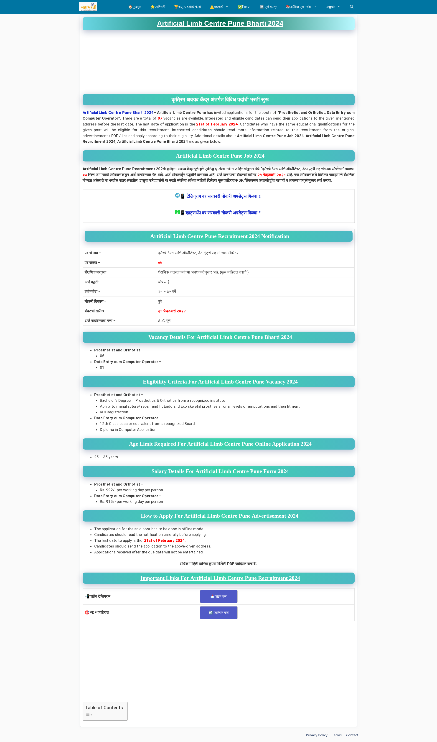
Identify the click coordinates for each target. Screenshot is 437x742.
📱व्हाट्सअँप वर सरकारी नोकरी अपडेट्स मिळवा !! (221, 212)
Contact (352, 735)
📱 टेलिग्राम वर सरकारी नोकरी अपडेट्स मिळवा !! (221, 196)
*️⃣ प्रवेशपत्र (268, 7)
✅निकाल (244, 7)
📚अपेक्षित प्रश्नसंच (298, 7)
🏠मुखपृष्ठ (134, 7)
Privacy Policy (317, 735)
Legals (330, 7)
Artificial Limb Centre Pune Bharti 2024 (118, 112)
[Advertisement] (219, 62)
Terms (337, 735)
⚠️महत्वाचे (216, 7)
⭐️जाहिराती (157, 7)
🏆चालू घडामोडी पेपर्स (187, 7)
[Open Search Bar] (352, 7)
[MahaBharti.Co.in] (89, 7)
